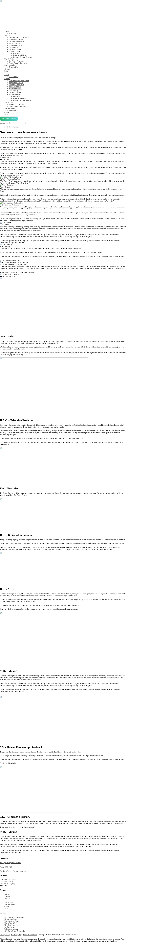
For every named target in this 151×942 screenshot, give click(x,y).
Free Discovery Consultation (19, 37)
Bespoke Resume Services (22, 57)
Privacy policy (5, 935)
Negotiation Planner (16, 39)
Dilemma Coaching (15, 49)
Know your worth (15, 43)
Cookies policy (16, 935)
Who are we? (13, 33)
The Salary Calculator (16, 61)
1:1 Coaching (13, 47)
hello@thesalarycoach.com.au (10, 863)
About (6, 31)
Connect (7, 69)
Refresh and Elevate (20, 55)
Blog (6, 71)
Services (7, 35)
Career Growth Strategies (18, 63)
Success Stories (9, 65)
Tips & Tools (8, 59)
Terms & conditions (30, 935)
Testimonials (13, 67)
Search (2, 123)
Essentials (16, 53)
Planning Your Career (16, 41)
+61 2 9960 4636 (6, 867)
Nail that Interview (15, 45)
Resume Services (15, 51)
